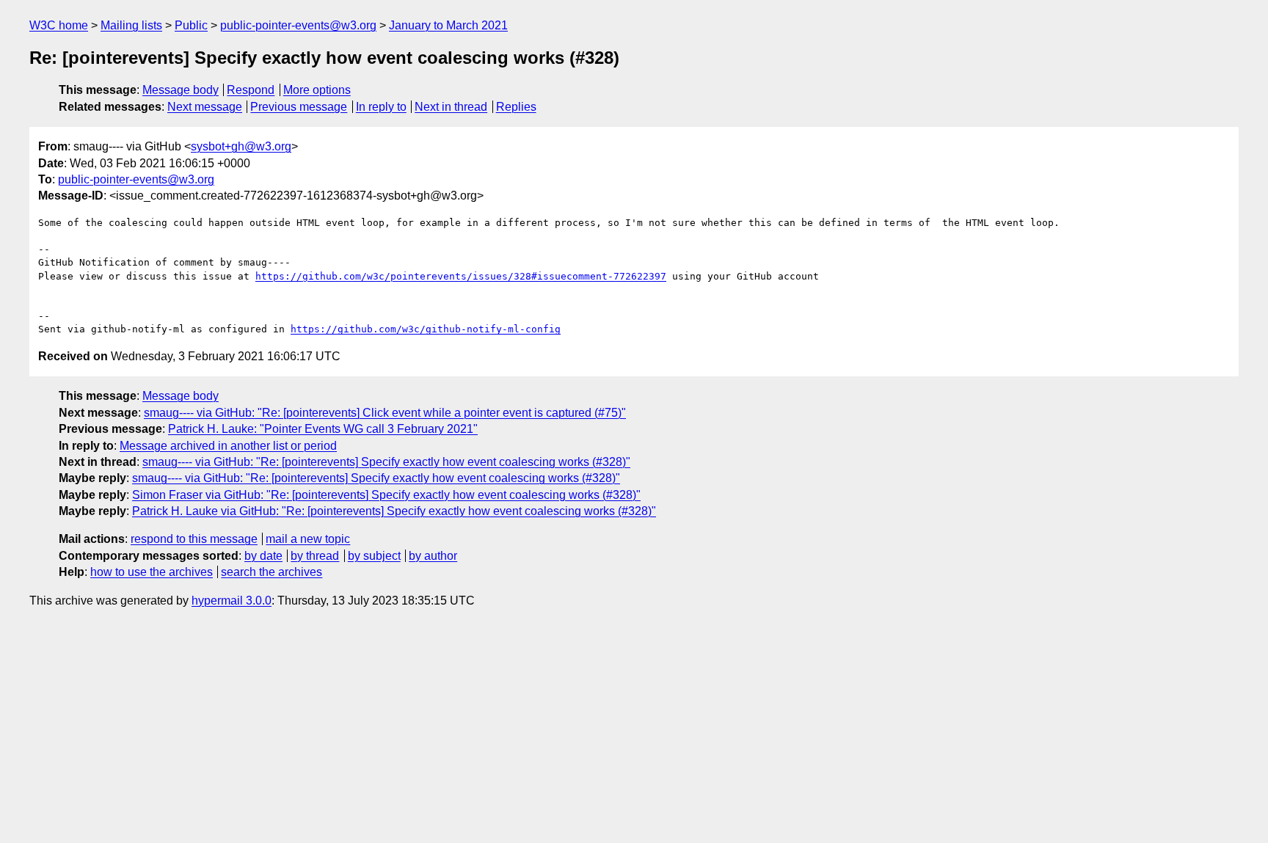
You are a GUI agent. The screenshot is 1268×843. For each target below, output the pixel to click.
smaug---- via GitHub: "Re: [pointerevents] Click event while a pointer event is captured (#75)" (385, 412)
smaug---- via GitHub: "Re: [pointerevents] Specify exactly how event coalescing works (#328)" (386, 462)
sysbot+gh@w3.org (241, 146)
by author (433, 556)
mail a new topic (308, 539)
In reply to (381, 107)
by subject (374, 556)
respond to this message (194, 539)
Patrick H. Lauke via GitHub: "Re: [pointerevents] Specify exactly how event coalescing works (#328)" (394, 511)
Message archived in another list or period (228, 445)
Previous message (298, 107)
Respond (250, 90)
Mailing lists (131, 25)
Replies (516, 107)
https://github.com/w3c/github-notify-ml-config (426, 329)
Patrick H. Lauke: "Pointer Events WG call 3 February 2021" (323, 429)
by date (263, 556)
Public (191, 25)
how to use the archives (151, 572)
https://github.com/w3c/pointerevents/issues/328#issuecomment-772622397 (460, 276)
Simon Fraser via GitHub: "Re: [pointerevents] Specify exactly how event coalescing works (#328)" (386, 495)
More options (317, 90)
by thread (315, 556)
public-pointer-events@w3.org (298, 25)
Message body (180, 90)
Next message (204, 107)
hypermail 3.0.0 (232, 600)
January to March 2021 (448, 25)
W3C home (58, 25)
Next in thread (451, 107)
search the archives (271, 572)
